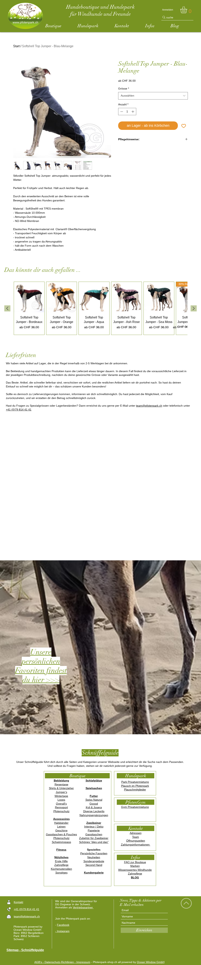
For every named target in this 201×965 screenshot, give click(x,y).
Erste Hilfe (61, 861)
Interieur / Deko (93, 826)
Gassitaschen (93, 834)
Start (16, 46)
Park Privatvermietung (135, 781)
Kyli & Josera (94, 807)
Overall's (61, 803)
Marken (135, 865)
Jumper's (61, 792)
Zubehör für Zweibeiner (93, 838)
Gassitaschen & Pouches (61, 834)
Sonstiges (61, 872)
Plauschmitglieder (135, 789)
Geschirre (61, 830)
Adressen (136, 833)
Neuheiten (93, 857)
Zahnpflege (61, 864)
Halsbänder (61, 822)
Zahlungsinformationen (135, 844)
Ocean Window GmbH (150, 962)
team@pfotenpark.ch (149, 405)
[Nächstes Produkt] (194, 308)
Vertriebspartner (83, 907)
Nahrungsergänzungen (93, 815)
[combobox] (153, 95)
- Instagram (62, 931)
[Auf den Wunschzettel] (183, 125)
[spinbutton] (127, 111)
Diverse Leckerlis (93, 811)
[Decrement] (121, 111)
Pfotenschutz (61, 811)
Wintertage (61, 796)
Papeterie (94, 830)
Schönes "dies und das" (94, 842)
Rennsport (61, 807)
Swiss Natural (93, 799)
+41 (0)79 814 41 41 (18, 409)
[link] (187, 9)
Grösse (123, 88)
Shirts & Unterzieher (61, 788)
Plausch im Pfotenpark (135, 785)
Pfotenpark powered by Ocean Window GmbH (28, 928)
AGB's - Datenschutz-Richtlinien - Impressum (62, 962)
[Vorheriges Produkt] (7, 308)
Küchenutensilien (61, 868)
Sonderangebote (93, 861)
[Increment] (133, 111)
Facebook (63, 924)
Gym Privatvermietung (135, 807)
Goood (94, 803)
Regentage (61, 784)
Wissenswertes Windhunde (135, 869)
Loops (61, 799)
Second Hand (93, 864)
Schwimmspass (61, 842)
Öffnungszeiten (135, 840)
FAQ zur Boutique (135, 862)
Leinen (61, 826)
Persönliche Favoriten (93, 853)
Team (135, 836)
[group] (100, 308)
